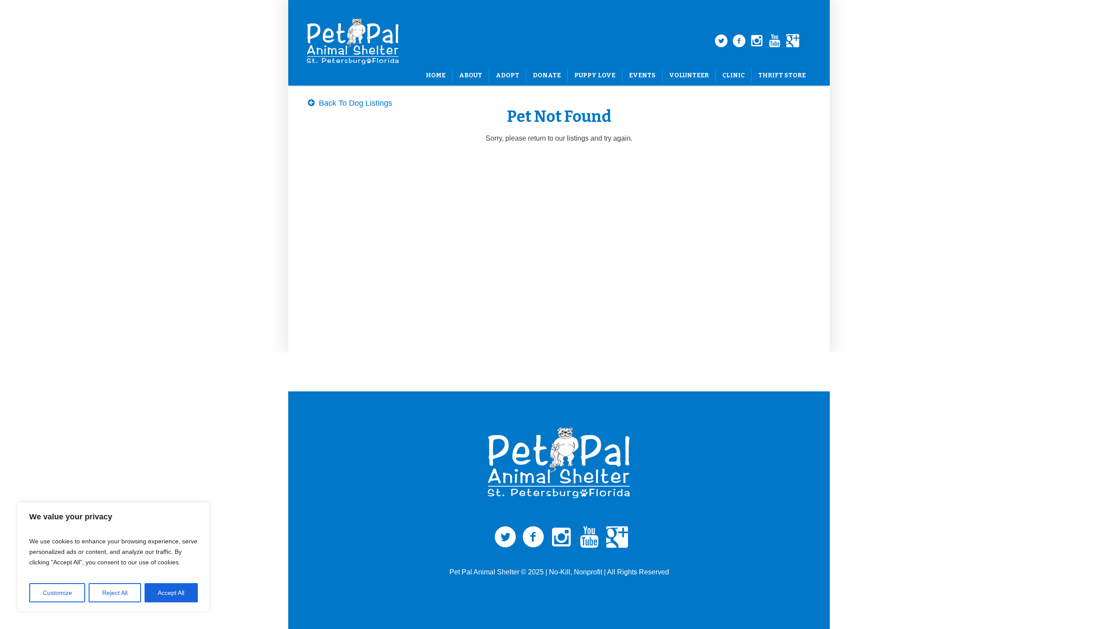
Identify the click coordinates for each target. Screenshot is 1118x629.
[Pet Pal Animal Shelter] (559, 463)
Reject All (115, 592)
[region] (113, 557)
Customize (57, 592)
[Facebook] (738, 41)
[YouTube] (774, 41)
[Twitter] (721, 41)
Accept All (171, 592)
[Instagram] (756, 41)
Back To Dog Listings (354, 103)
